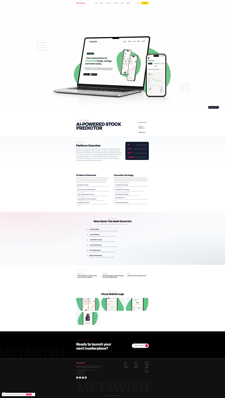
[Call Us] (77, 378)
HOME (125, 362)
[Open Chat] (138, 3)
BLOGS (135, 362)
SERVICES (147, 362)
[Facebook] (83, 378)
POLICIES (147, 364)
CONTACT (126, 367)
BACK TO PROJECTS (82, 115)
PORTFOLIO (136, 364)
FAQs (146, 369)
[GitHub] (86, 378)
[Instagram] (80, 378)
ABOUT (125, 364)
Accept (28, 394)
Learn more (22, 394)
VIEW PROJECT (142, 132)
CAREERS (136, 367)
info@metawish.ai (81, 374)
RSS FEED (147, 371)
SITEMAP (146, 367)
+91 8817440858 (81, 372)
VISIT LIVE (213, 107)
